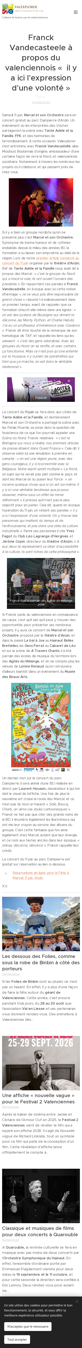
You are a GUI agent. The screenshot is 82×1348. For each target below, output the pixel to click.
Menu (75, 12)
